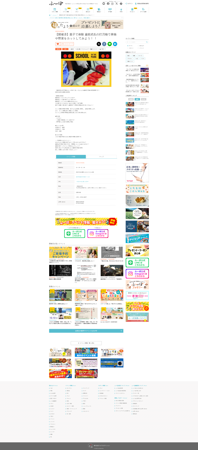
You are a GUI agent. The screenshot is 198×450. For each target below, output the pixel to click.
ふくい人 (52, 421)
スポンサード (86, 411)
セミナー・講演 (70, 406)
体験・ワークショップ (83, 49)
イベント (66, 11)
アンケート (118, 405)
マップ (101, 156)
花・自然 (69, 413)
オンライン (69, 388)
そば (51, 388)
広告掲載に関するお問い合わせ (140, 408)
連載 (51, 434)
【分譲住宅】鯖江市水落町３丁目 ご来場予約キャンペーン (60, 261)
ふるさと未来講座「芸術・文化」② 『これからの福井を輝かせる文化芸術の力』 (60, 322)
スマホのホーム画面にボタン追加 (140, 395)
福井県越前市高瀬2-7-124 (83, 176)
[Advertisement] (137, 26)
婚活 (84, 403)
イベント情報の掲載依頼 (121, 403)
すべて (130, 45)
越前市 (72, 49)
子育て (121, 11)
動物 (84, 408)
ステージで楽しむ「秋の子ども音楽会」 (112, 303)
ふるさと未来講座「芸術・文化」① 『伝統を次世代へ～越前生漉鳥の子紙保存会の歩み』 (86, 323)
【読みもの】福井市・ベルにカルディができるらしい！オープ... (142, 110)
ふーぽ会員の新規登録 (121, 390)
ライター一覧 (136, 393)
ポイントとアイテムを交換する (123, 410)
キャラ (84, 390)
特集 (51, 390)
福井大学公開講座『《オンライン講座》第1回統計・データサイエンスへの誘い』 (86, 280)
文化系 (51, 406)
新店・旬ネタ (53, 398)
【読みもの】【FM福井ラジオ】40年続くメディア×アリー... (141, 146)
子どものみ (85, 398)
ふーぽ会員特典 (119, 388)
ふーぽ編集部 (53, 401)
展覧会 (68, 390)
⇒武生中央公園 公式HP (82, 181)
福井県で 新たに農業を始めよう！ (58, 303)
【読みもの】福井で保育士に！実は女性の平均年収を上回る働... (142, 116)
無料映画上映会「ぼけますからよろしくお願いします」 (86, 304)
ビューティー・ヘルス (104, 390)
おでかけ (52, 413)
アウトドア (69, 411)
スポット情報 (103, 385)
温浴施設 (101, 393)
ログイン (130, 3)
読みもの (88, 11)
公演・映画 (69, 403)
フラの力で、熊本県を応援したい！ (85, 261)
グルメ (76, 11)
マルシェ (69, 398)
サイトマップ (136, 406)
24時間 (131, 99)
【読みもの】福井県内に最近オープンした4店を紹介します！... (142, 104)
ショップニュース (87, 406)
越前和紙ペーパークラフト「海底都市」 (112, 279)
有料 (65, 49)
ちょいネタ (52, 429)
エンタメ (52, 408)
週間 (137, 99)
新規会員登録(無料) (143, 3)
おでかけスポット (103, 395)
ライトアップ (86, 388)
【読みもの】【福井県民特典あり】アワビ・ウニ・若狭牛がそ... (142, 134)
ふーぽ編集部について (139, 385)
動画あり (99, 11)
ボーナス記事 (143, 11)
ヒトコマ (52, 431)
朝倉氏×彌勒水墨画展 (55, 279)
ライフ (51, 411)
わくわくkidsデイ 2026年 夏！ (109, 322)
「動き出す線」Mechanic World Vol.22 (112, 261)
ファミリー (95, 49)
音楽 (68, 401)
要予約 (58, 49)
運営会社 (135, 413)
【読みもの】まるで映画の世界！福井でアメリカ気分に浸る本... (142, 158)
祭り (68, 393)
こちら (77, 211)
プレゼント (132, 11)
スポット (55, 11)
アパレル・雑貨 (103, 398)
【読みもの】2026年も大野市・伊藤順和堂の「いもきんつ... (141, 152)
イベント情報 (71, 156)
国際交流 (85, 393)
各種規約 (135, 403)
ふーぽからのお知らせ (138, 388)
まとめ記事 (52, 393)
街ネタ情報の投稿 (120, 400)
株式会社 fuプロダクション (102, 445)
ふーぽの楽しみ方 (137, 390)
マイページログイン (120, 393)
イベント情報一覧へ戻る (87, 343)
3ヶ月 (143, 99)
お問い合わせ (136, 411)
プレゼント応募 (119, 408)
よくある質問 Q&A (137, 398)
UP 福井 (110, 11)
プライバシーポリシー (138, 401)
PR (51, 437)
